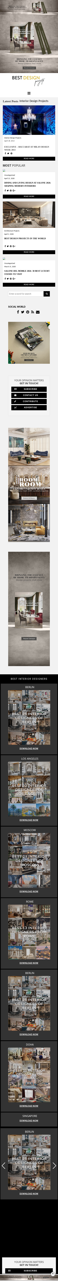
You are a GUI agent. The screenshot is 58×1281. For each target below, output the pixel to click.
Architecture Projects (11, 231)
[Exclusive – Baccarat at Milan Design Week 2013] (29, 120)
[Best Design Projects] (29, 81)
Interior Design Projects (33, 101)
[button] (54, 1223)
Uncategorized (9, 175)
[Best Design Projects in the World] (29, 214)
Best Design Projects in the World (25, 238)
